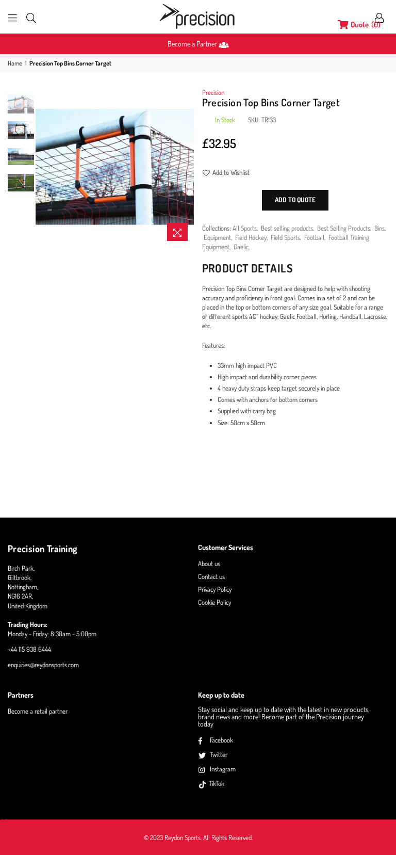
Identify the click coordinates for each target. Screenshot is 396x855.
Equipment (217, 237)
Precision (213, 92)
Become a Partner (193, 43)
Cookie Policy (214, 602)
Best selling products (287, 228)
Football (314, 237)
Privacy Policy (215, 589)
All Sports (245, 228)
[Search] (31, 17)
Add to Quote (295, 200)
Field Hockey (251, 237)
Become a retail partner (38, 711)
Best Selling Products (343, 228)
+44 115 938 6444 (29, 649)
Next (185, 167)
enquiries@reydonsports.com (43, 664)
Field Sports (285, 237)
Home (15, 63)
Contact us (211, 576)
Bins (379, 228)
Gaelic (241, 247)
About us (209, 563)
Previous (45, 167)
